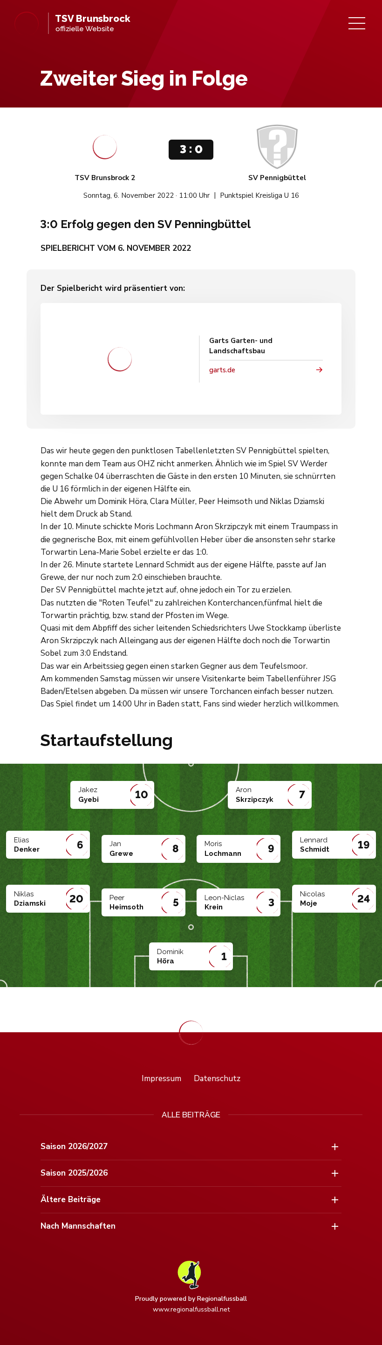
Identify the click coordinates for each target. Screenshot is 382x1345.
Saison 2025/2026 (74, 1173)
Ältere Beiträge (71, 1199)
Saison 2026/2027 (74, 1146)
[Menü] (357, 23)
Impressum (161, 1078)
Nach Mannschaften (78, 1226)
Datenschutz (217, 1078)
